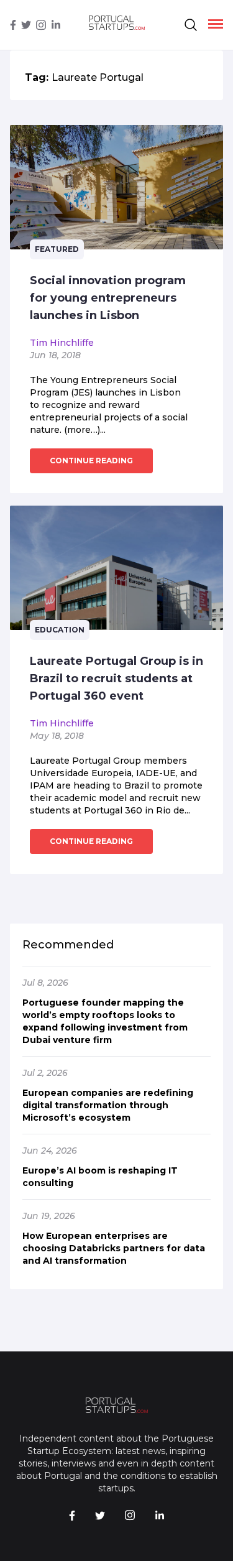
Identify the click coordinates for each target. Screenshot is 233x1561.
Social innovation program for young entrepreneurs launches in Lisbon (108, 298)
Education (60, 629)
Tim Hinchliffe (62, 342)
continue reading (91, 460)
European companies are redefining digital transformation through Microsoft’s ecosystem (107, 1105)
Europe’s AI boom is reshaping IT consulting (100, 1176)
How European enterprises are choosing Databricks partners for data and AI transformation (113, 1248)
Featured (57, 249)
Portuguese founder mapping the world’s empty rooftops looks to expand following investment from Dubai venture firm (105, 1021)
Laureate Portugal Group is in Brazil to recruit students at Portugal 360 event (116, 678)
